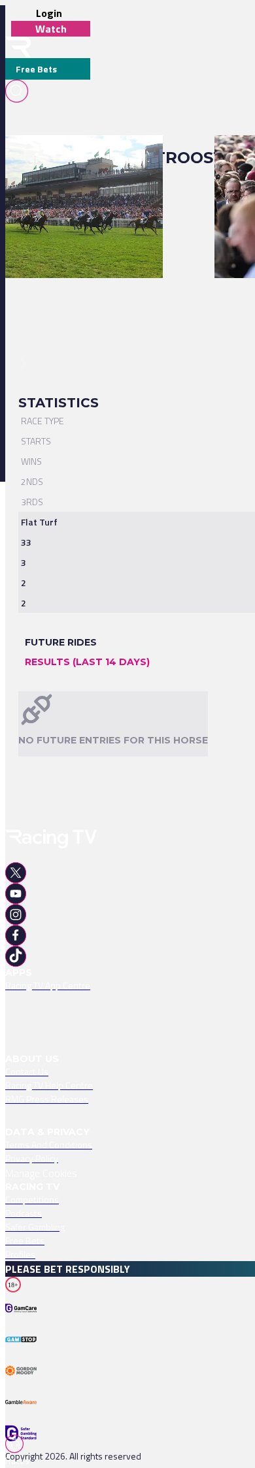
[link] (84, 158)
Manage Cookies (41, 1173)
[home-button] (18, 47)
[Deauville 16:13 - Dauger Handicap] (77, 158)
